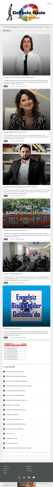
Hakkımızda (29, 470)
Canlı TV (6, 466)
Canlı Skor (28, 466)
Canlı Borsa (6, 468)
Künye (5, 472)
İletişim (5, 470)
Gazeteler (28, 468)
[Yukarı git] (50, 484)
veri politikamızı (6, 485)
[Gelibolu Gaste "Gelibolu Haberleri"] (26, 13)
